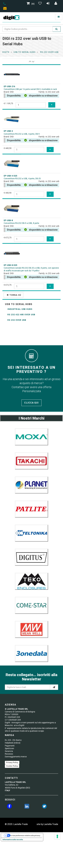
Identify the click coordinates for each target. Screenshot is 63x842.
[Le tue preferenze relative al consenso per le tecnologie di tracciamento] (57, 836)
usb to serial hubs (24, 52)
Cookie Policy (12, 766)
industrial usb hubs (19, 309)
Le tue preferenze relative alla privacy (25, 835)
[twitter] (44, 807)
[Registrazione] (48, 4)
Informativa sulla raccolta (13, 839)
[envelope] (5, 9)
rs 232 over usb (49, 52)
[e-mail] (54, 687)
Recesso (9, 754)
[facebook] (9, 807)
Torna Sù (15, 295)
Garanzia (9, 751)
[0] (33, 4)
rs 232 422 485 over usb (21, 315)
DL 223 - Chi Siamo (13, 740)
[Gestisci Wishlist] (40, 4)
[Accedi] (56, 4)
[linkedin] (27, 807)
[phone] (4, 4)
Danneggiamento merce (16, 757)
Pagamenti (10, 746)
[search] (56, 29)
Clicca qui (31, 402)
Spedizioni (9, 748)
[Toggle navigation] (58, 17)
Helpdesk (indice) (12, 743)
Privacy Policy (12, 762)
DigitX (5, 52)
